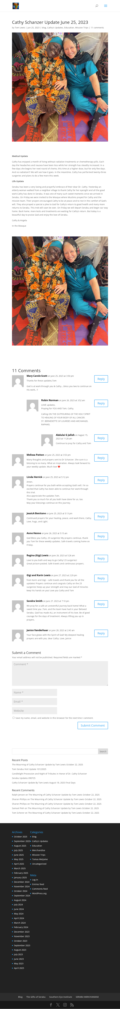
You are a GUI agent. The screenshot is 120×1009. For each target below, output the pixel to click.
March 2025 (20, 868)
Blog (20, 996)
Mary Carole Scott (37, 375)
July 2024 (18, 904)
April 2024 (19, 918)
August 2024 (20, 900)
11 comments (97, 27)
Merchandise (38, 850)
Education (69, 27)
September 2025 (22, 841)
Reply (101, 379)
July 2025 (18, 850)
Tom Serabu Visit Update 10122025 (29, 769)
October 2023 (20, 940)
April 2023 (19, 968)
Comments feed (40, 888)
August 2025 (20, 845)
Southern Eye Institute (60, 996)
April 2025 (19, 863)
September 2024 (22, 895)
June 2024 (19, 909)
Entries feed (38, 884)
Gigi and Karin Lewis (38, 575)
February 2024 (21, 927)
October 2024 (20, 891)
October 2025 (20, 836)
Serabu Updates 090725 (23, 778)
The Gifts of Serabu (36, 996)
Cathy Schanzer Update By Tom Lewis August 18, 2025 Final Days (44, 782)
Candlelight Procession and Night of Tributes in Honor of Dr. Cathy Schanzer (49, 773)
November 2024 (22, 886)
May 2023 (18, 963)
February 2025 (21, 873)
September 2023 (22, 945)
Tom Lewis (20, 27)
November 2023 (22, 936)
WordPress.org (39, 893)
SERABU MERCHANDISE (87, 996)
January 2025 (20, 877)
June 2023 (19, 959)
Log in (35, 879)
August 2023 (20, 949)
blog (44, 27)
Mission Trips (81, 27)
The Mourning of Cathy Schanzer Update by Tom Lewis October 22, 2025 (47, 764)
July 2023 (18, 954)
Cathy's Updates (55, 27)
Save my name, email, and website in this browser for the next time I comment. (54, 718)
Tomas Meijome (40, 859)
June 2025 (19, 854)
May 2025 (18, 859)
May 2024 (18, 913)
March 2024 (20, 922)
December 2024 (21, 881)
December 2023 (21, 931)
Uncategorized (39, 863)
